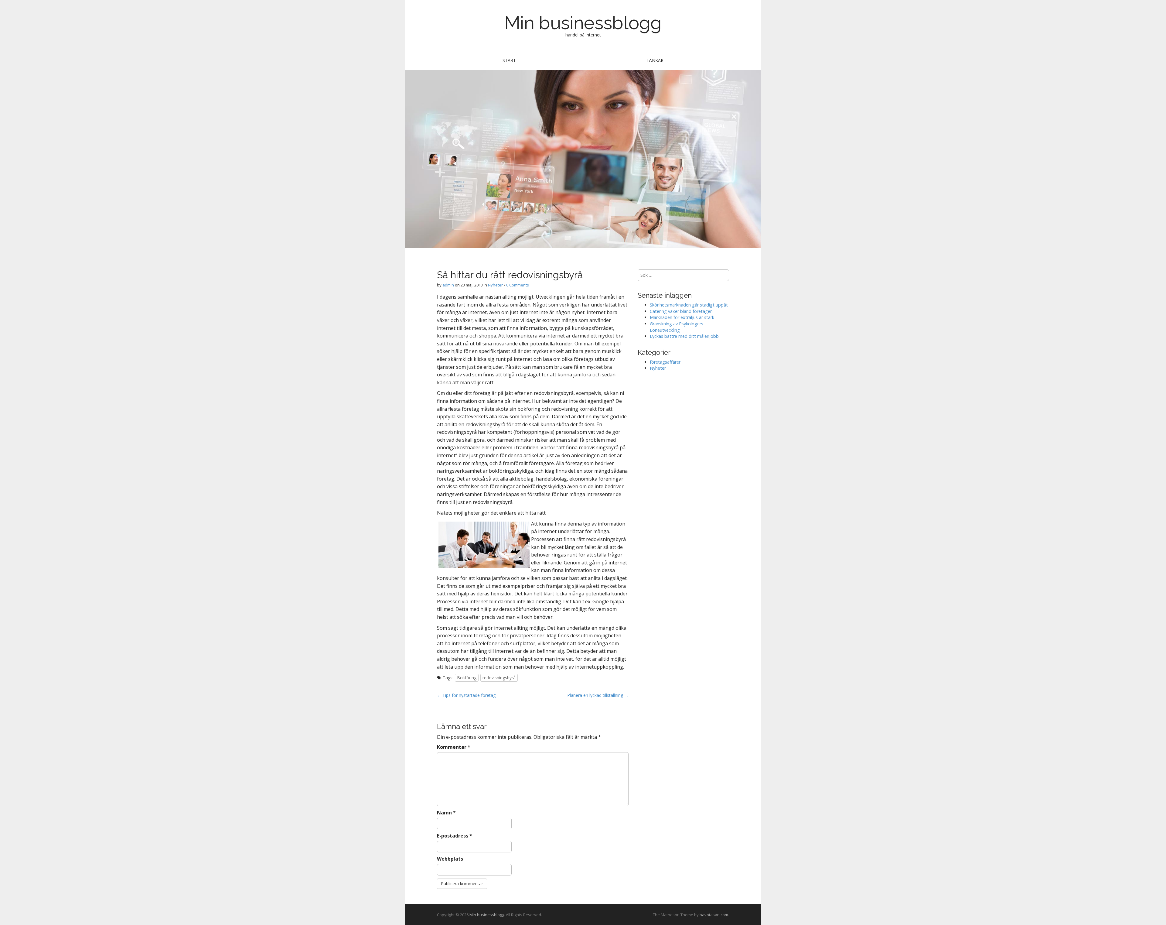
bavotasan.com (714, 914)
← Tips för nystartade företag (466, 695)
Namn (446, 812)
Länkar (654, 60)
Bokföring (466, 677)
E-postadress (454, 835)
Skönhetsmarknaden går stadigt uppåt (689, 305)
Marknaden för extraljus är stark (682, 317)
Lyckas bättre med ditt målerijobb (684, 336)
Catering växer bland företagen (681, 311)
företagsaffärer (665, 362)
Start (509, 60)
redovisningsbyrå (499, 677)
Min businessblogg (583, 22)
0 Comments (517, 285)
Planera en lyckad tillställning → (598, 695)
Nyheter (495, 285)
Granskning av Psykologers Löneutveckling (676, 327)
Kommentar (453, 747)
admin (448, 285)
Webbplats (450, 858)
